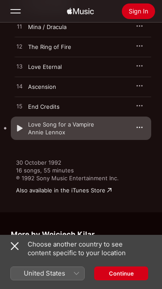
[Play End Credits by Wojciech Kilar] (19, 106)
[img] (80, 11)
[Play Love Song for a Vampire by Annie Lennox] (19, 128)
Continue (121, 273)
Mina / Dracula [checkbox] (47, 26)
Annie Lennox (46, 132)
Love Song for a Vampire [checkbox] (61, 124)
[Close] (15, 246)
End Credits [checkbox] (44, 106)
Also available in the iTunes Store (60, 190)
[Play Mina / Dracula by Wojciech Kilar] (19, 27)
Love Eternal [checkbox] (45, 66)
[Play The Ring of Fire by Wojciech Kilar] (19, 47)
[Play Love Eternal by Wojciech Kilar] (19, 67)
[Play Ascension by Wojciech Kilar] (19, 87)
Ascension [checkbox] (42, 86)
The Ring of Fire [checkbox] (49, 46)
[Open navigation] (15, 11)
